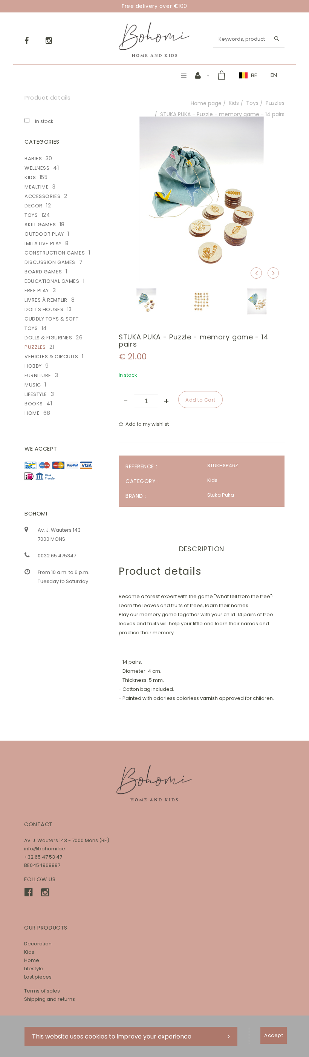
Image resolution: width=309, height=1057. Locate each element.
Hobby (33, 366)
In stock (44, 121)
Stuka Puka (220, 495)
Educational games (52, 281)
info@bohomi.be (44, 848)
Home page (206, 103)
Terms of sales (42, 990)
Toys (252, 103)
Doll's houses (43, 309)
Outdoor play (44, 234)
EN (274, 75)
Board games (43, 271)
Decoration (38, 943)
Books (33, 403)
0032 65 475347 (57, 555)
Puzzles (275, 103)
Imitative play (43, 243)
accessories (42, 196)
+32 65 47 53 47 (43, 857)
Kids (234, 103)
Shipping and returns (49, 999)
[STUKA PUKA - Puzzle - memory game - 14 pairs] (202, 121)
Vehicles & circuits (51, 356)
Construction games (54, 252)
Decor (33, 205)
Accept (273, 1035)
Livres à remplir (45, 300)
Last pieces (38, 976)
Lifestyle (35, 394)
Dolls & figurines (48, 337)
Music (32, 384)
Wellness (36, 168)
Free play (36, 290)
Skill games (40, 224)
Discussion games (49, 262)
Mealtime (36, 186)
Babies (33, 158)
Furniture (37, 375)
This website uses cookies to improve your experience (111, 1036)
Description (201, 549)
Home (32, 413)
